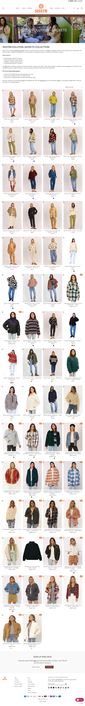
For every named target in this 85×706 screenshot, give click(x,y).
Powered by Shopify (42, 701)
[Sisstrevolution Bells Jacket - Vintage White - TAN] (31, 648)
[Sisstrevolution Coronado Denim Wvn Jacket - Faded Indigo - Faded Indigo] (12, 611)
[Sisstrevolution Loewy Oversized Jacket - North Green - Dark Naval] (52, 458)
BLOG (51, 8)
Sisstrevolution (17, 50)
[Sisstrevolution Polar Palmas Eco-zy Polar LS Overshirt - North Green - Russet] (33, 497)
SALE (63, 8)
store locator (17, 682)
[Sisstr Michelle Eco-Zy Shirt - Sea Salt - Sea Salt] (33, 420)
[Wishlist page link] (74, 8)
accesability (30, 682)
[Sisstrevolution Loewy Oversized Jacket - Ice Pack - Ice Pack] (10, 457)
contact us (17, 680)
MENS (24, 8)
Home (39, 27)
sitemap (29, 690)
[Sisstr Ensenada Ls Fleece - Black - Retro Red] (73, 345)
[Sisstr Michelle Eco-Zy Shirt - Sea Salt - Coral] (31, 420)
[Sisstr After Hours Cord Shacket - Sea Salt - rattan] (31, 271)
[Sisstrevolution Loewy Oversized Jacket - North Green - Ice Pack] (51, 458)
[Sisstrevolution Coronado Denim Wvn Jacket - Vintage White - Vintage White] (72, 572)
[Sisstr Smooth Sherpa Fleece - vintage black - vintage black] (53, 345)
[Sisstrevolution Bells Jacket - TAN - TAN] (11, 648)
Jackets (22, 50)
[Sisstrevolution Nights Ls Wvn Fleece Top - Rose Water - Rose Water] (73, 534)
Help (16, 677)
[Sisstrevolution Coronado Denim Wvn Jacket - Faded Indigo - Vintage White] (11, 611)
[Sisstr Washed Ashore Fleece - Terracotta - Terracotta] (71, 124)
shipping (29, 688)
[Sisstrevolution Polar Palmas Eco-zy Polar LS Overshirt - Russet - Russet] (53, 497)
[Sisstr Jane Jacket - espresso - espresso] (53, 381)
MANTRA (57, 8)
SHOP (18, 8)
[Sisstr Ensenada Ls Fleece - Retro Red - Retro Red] (12, 382)
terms (29, 677)
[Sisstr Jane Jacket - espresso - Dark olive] (51, 381)
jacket (23, 80)
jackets (48, 50)
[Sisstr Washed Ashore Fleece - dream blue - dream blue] (34, 161)
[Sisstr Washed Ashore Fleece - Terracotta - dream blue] (74, 124)
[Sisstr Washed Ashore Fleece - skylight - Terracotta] (10, 161)
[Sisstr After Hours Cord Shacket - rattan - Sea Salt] (12, 271)
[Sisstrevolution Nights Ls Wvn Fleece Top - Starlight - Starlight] (51, 534)
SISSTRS (30, 8)
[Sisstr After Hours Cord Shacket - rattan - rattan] (11, 271)
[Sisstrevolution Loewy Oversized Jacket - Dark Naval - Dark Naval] (32, 457)
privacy (29, 680)
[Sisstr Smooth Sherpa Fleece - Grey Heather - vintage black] (33, 345)
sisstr (35, 661)
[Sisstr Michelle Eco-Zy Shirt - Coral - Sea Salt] (12, 420)
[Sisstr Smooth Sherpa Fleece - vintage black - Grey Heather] (51, 345)
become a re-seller (18, 686)
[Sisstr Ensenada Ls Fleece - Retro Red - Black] (11, 382)
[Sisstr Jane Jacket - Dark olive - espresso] (33, 381)
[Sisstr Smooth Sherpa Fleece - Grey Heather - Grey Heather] (31, 345)
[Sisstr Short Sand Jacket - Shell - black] (73, 271)
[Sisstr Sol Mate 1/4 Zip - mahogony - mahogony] (31, 198)
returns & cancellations (32, 692)
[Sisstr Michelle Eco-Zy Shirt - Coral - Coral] (11, 420)
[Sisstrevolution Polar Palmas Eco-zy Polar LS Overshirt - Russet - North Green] (51, 497)
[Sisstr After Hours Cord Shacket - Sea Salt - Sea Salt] (33, 271)
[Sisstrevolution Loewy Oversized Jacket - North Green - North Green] (54, 458)
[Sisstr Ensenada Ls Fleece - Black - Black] (72, 345)
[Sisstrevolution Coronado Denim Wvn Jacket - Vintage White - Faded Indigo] (73, 572)
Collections (44, 27)
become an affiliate (18, 684)
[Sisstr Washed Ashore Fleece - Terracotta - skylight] (73, 124)
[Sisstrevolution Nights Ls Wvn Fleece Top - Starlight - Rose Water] (53, 534)
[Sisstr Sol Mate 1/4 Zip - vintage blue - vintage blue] (53, 198)
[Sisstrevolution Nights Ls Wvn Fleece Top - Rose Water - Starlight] (72, 534)
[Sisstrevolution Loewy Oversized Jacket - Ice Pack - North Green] (13, 457)
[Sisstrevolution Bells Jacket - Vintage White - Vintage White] (33, 648)
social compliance (31, 684)
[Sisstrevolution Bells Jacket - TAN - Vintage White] (12, 648)
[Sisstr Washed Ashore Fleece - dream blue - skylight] (32, 161)
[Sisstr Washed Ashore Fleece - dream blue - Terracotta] (30, 161)
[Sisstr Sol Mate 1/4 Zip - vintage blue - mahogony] (51, 198)
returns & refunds (31, 686)
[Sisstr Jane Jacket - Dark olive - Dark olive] (31, 381)
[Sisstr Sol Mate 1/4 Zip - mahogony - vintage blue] (33, 198)
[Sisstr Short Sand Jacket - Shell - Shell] (72, 271)
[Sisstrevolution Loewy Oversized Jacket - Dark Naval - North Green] (34, 457)
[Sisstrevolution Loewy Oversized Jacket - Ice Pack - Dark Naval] (12, 457)
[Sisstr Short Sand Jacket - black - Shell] (11, 308)
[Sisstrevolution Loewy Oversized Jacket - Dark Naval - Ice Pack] (30, 457)
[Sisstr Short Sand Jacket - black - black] (12, 308)
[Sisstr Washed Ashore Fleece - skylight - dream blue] (13, 161)
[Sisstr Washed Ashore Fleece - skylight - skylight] (12, 161)
